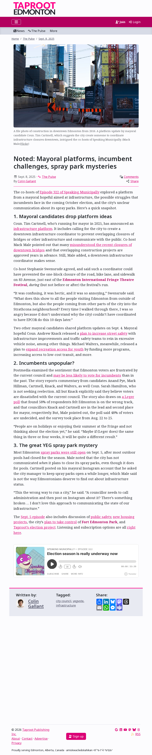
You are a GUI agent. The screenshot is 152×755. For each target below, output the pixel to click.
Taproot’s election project (35, 527)
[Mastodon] (130, 730)
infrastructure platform (33, 228)
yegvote (78, 601)
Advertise (41, 739)
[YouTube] (125, 730)
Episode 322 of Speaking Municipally (69, 192)
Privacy (16, 743)
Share (134, 181)
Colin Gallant (27, 181)
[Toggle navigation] (16, 22)
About (15, 739)
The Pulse (38, 31)
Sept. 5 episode (33, 517)
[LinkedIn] (121, 730)
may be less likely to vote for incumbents (87, 375)
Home (15, 38)
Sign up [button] (78, 736)
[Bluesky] (134, 730)
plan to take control (60, 522)
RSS (138, 734)
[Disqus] (76, 671)
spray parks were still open (63, 452)
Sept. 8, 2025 (46, 38)
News (21, 31)
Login (136, 22)
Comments (131, 177)
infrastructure (66, 605)
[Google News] (116, 730)
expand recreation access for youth (55, 349)
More (53, 31)
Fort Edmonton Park (99, 522)
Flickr (24, 144)
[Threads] (139, 730)
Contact (27, 739)
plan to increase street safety (103, 333)
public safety (101, 517)
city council (63, 601)
